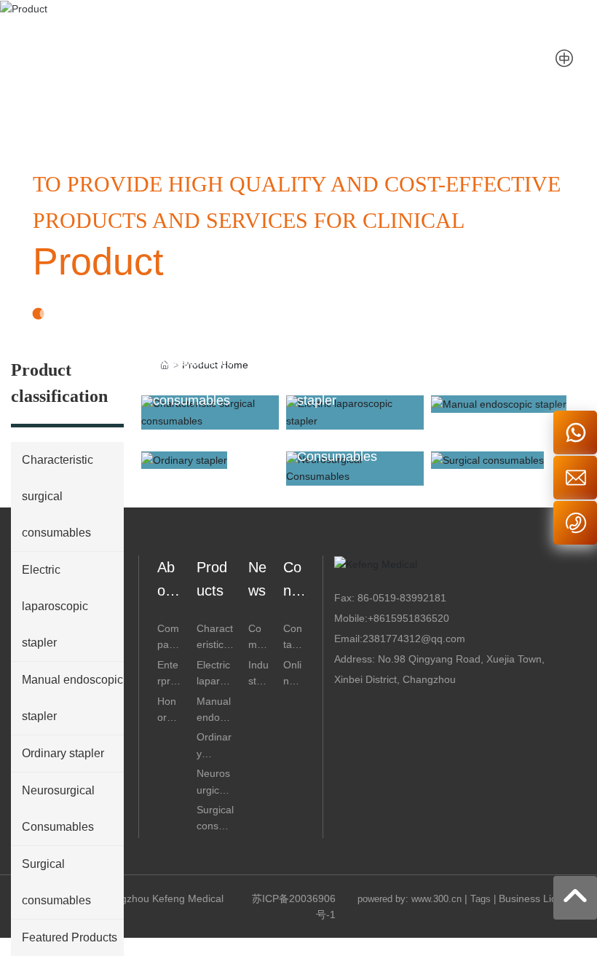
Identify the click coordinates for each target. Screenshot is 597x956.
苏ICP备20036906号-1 (294, 906)
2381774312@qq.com (414, 638)
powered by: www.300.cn (409, 898)
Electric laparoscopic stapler (334, 381)
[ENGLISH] (564, 58)
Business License (539, 898)
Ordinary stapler (199, 439)
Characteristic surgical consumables (193, 381)
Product (98, 261)
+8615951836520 (408, 618)
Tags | (483, 898)
